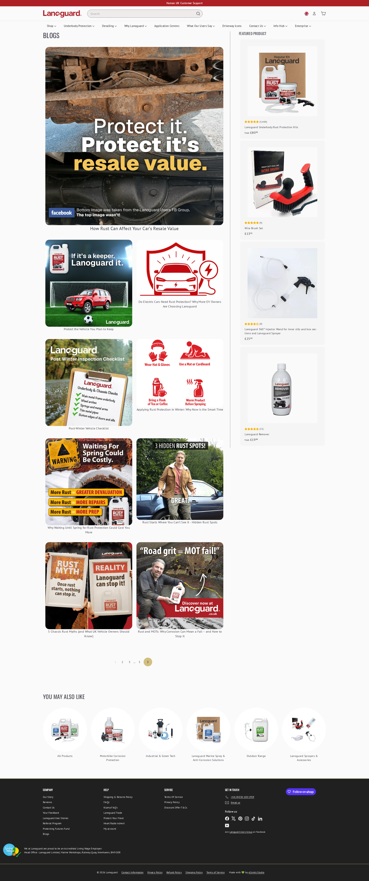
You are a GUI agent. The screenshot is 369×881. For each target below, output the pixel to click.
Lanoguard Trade (113, 812)
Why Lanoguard (134, 26)
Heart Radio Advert (114, 823)
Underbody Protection (78, 26)
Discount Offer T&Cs (175, 807)
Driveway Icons (232, 26)
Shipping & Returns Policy (118, 797)
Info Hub (279, 26)
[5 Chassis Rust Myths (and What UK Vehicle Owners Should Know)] (88, 585)
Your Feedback (51, 812)
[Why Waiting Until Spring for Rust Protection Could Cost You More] (88, 481)
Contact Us (256, 26)
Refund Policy (174, 872)
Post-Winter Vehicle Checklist (89, 428)
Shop (50, 26)
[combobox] (145, 14)
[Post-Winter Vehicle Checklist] (88, 382)
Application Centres (167, 26)
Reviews (47, 802)
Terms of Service (215, 872)
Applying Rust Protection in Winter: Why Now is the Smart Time (180, 409)
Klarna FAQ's (110, 807)
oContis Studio (256, 872)
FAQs (106, 802)
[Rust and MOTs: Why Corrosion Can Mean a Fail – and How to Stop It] (179, 585)
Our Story (48, 797)
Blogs (46, 834)
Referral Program (52, 823)
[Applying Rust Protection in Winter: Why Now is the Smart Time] (179, 373)
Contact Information (132, 872)
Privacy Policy (172, 802)
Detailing (108, 26)
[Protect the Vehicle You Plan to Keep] (88, 283)
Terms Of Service (173, 797)
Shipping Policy (194, 872)
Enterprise (302, 26)
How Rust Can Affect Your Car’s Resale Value (134, 228)
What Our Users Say (200, 26)
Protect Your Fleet (114, 818)
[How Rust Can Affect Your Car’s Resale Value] (134, 136)
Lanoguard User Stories (55, 818)
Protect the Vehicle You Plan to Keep (89, 329)
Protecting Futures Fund (56, 828)
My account (110, 828)
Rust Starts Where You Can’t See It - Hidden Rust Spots (180, 522)
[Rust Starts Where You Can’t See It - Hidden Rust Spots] (179, 479)
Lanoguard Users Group (240, 832)
